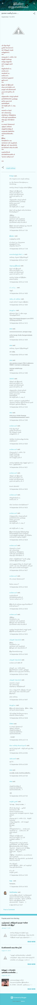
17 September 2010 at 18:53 (18, 886)
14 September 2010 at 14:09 (18, 293)
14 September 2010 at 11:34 (18, 249)
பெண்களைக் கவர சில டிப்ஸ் (12, 947)
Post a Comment (9, 909)
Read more (31, 942)
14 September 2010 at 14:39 (18, 340)
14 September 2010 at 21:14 (18, 740)
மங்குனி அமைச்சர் (15, 640)
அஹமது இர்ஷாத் (14, 266)
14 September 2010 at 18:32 (18, 587)
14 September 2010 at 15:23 (18, 407)
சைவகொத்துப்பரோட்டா (16, 254)
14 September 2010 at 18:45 (18, 674)
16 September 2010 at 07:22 (18, 796)
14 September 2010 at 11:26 (18, 230)
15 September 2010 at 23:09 (18, 764)
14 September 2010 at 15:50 (18, 420)
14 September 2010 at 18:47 (18, 700)
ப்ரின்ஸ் (11, 379)
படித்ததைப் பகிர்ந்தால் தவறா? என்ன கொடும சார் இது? (15, 924)
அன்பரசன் (12, 759)
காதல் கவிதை (10, 168)
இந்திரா (11, 236)
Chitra (11, 724)
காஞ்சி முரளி (13, 801)
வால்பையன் (13, 426)
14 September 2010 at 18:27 (18, 570)
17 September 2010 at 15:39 (18, 875)
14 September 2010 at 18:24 (18, 540)
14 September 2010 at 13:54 (18, 282)
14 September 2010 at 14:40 (18, 355)
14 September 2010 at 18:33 (18, 609)
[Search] (34, 4)
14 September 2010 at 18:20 (18, 444)
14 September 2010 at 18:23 (18, 489)
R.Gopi (11, 176)
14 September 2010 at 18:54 (18, 718)
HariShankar (13, 892)
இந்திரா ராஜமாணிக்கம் (18, 5)
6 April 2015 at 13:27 (16, 905)
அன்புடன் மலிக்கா (15, 299)
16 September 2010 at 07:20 (18, 776)
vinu (10, 413)
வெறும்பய (12, 310)
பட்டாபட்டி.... (12, 287)
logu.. (11, 881)
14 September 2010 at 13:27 (18, 260)
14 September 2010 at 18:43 (18, 654)
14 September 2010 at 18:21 (18, 467)
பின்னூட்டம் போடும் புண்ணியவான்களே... (10, 971)
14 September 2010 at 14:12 (18, 323)
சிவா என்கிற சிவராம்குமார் (17, 745)
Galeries (23, 1001)
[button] (34, 13)
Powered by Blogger (19, 997)
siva (10, 329)
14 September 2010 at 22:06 (18, 753)
